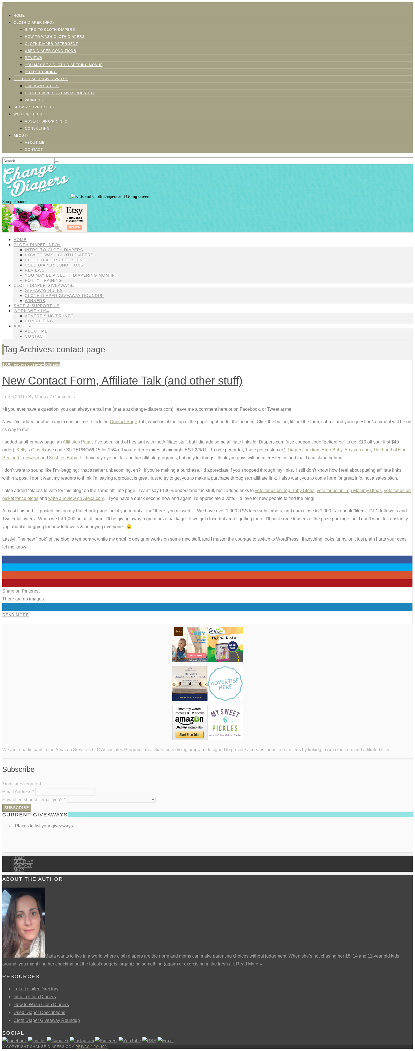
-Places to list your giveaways (43, 825)
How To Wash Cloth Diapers (55, 37)
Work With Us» (29, 114)
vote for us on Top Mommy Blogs (349, 490)
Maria (40, 396)
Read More (16, 615)
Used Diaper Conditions (50, 51)
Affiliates (52, 364)
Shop (19, 870)
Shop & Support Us (34, 107)
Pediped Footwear (20, 457)
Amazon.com (357, 449)
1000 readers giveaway (23, 364)
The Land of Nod (390, 449)
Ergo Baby (332, 449)
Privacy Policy (92, 1047)
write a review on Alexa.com (76, 498)
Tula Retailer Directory (36, 988)
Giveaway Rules (42, 86)
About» (21, 135)
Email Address (18, 791)
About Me (35, 143)
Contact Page (123, 421)
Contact (34, 150)
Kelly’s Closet (30, 449)
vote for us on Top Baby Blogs (284, 490)
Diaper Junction (303, 449)
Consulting (37, 128)
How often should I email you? (33, 799)
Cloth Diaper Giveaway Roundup (60, 93)
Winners (34, 100)
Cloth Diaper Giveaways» (41, 79)
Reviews (33, 58)
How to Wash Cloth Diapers (41, 1004)
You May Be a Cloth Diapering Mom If (63, 65)
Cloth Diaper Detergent (51, 44)
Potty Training (41, 72)
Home (19, 16)
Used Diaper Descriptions (39, 1012)
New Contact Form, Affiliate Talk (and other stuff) (122, 380)
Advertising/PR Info (46, 121)
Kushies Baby (63, 457)
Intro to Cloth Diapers (50, 30)
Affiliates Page (77, 442)
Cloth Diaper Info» (34, 23)
